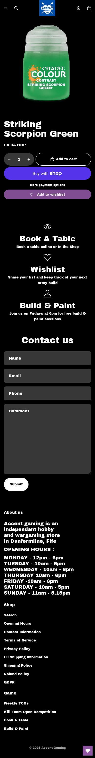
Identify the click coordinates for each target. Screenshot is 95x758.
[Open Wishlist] (88, 751)
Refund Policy (16, 674)
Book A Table (16, 720)
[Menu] (5, 8)
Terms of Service (20, 640)
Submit (16, 484)
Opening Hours (17, 623)
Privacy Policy (17, 649)
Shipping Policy (18, 665)
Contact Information (22, 632)
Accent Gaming (53, 747)
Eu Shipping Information (26, 657)
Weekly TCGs (16, 703)
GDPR (9, 682)
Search (10, 615)
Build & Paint (16, 729)
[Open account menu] (78, 8)
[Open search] (16, 8)
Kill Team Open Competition (30, 712)
